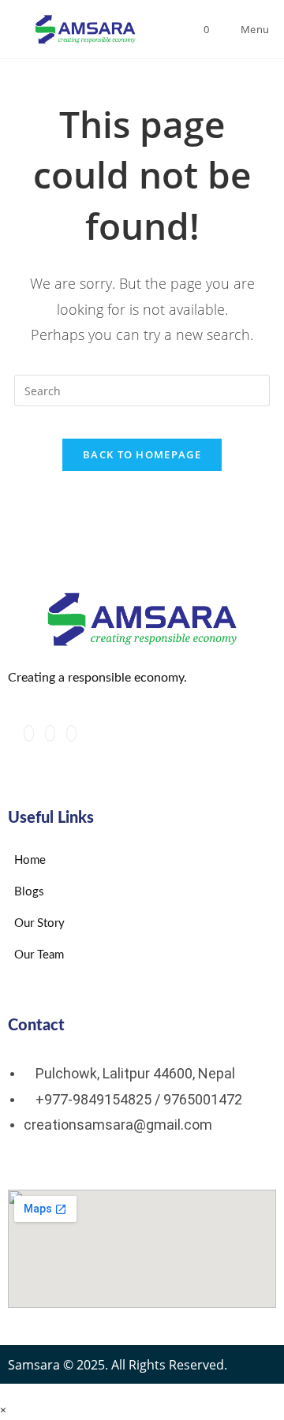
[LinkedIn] (71, 733)
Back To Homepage (142, 454)
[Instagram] (50, 733)
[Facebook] (29, 733)
